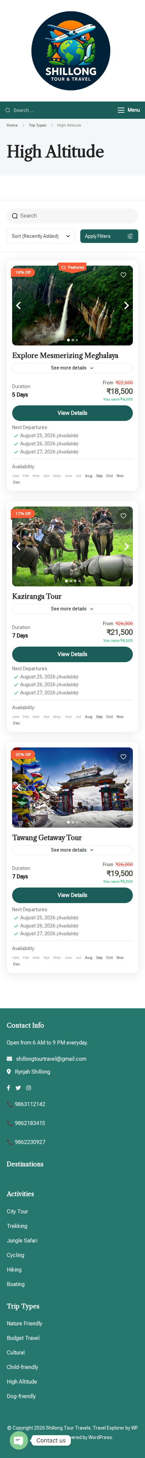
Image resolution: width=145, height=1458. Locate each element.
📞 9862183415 (26, 1123)
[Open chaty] (19, 1440)
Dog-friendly (21, 1396)
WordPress (100, 1437)
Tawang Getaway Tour (47, 838)
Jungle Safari (22, 1240)
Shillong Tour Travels (68, 1428)
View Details (72, 413)
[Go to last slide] (25, 305)
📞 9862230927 (26, 1142)
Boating (16, 1284)
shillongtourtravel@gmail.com (51, 1059)
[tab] (68, 340)
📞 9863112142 (26, 1104)
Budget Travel (23, 1338)
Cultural (16, 1352)
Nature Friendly (24, 1323)
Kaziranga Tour (37, 596)
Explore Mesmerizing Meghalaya (65, 356)
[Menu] (121, 110)
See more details (69, 368)
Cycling (15, 1255)
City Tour (17, 1211)
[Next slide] (119, 305)
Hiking (14, 1269)
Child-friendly (22, 1367)
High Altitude (22, 1381)
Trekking (17, 1226)
